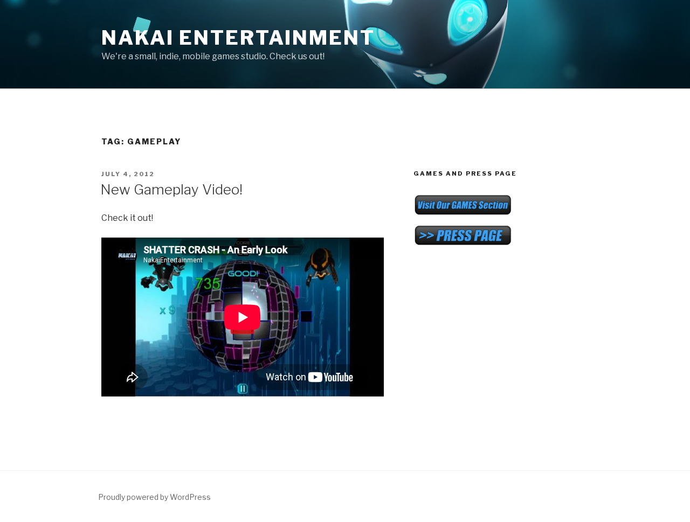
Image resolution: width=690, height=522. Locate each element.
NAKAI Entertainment (238, 38)
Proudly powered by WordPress (154, 497)
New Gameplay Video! (171, 189)
